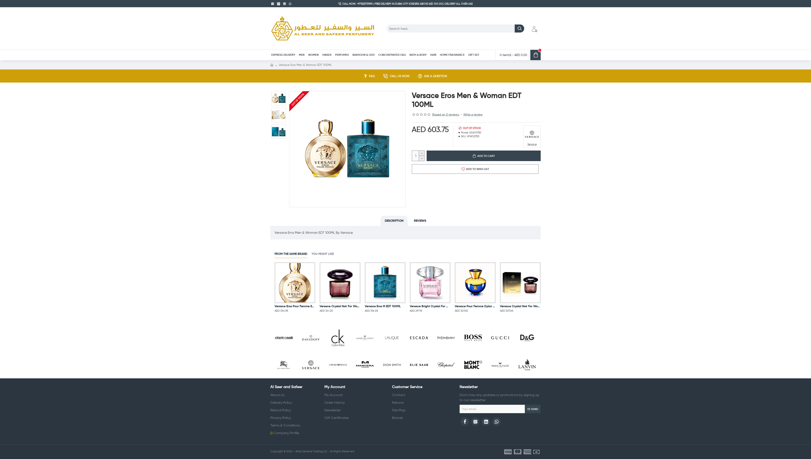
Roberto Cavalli (284, 350)
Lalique (392, 350)
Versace (311, 377)
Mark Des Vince (365, 350)
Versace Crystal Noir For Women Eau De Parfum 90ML (340, 306)
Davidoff (311, 350)
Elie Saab (419, 377)
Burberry (284, 377)
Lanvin (527, 377)
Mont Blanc (473, 377)
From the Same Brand (291, 254)
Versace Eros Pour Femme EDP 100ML (295, 306)
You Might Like (323, 254)
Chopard (446, 377)
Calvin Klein (337, 350)
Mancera (364, 377)
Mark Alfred (500, 377)
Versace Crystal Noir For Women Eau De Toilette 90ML (520, 306)
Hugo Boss (473, 350)
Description (394, 221)
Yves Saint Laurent (446, 350)
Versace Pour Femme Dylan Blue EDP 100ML (475, 306)
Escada (419, 350)
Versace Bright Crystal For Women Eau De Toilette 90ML (430, 306)
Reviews (420, 221)
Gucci (500, 350)
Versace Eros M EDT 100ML (383, 306)
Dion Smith (392, 377)
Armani (338, 377)
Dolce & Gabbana (527, 350)
